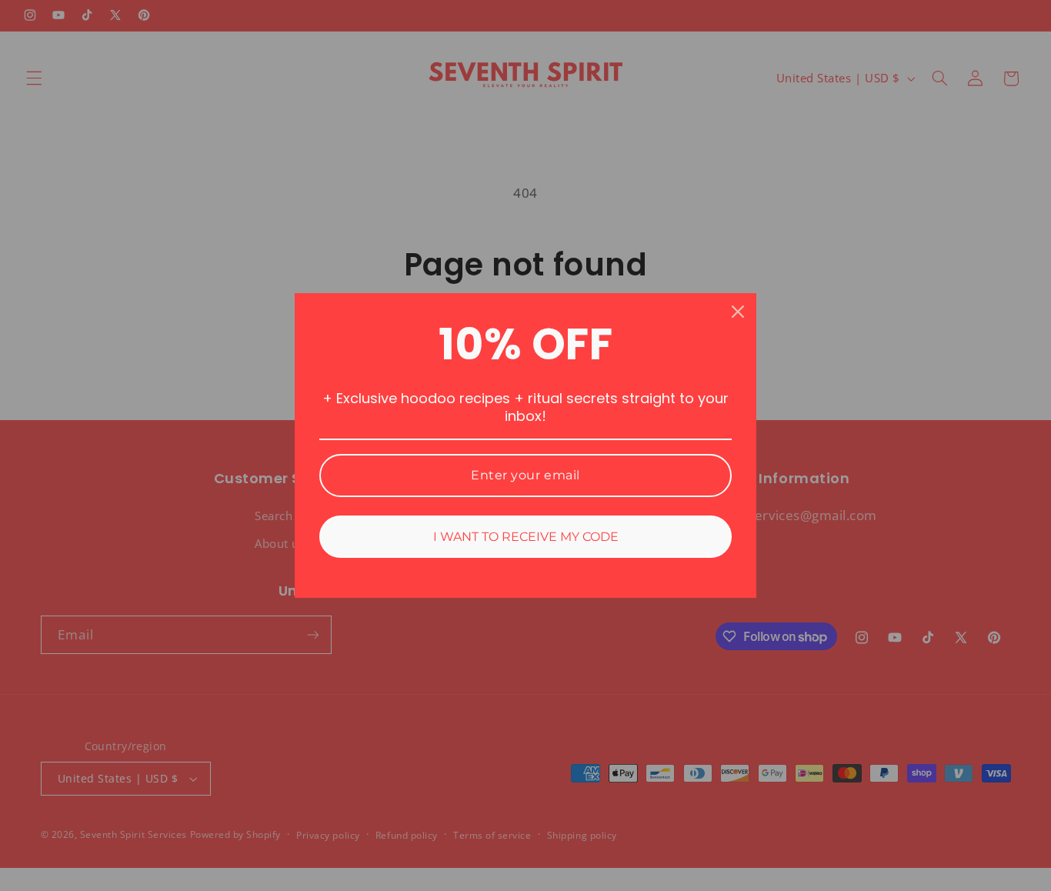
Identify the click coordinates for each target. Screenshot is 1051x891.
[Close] (737, 311)
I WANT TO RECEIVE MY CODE (526, 536)
